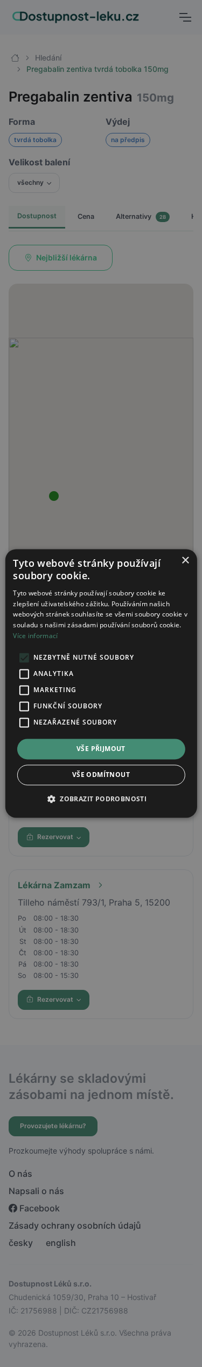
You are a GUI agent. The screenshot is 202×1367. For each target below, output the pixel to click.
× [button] (185, 561)
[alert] (101, 683)
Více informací (35, 635)
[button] (101, 799)
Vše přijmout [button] (101, 748)
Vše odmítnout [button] (101, 775)
